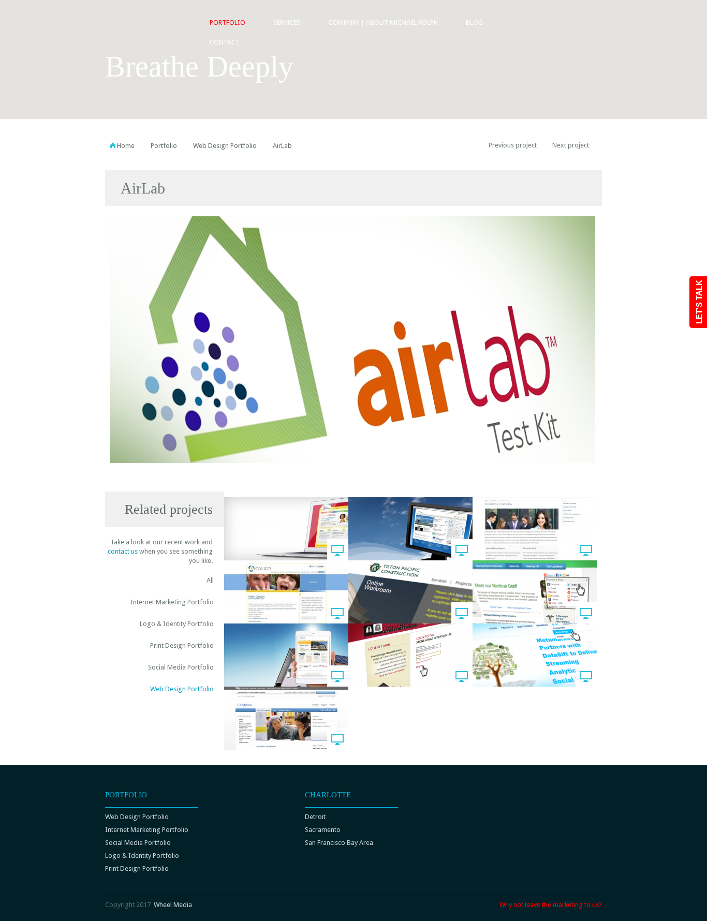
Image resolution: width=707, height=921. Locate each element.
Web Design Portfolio (225, 146)
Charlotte (328, 795)
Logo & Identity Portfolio (177, 624)
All (210, 580)
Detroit (315, 817)
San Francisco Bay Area (339, 842)
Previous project (513, 145)
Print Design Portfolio (182, 645)
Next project (570, 145)
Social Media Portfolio (181, 667)
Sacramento (323, 830)
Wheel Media (173, 905)
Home (126, 146)
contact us (123, 551)
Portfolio (227, 22)
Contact (225, 42)
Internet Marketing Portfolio (172, 602)
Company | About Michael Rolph (383, 22)
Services (287, 22)
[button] (71, 56)
